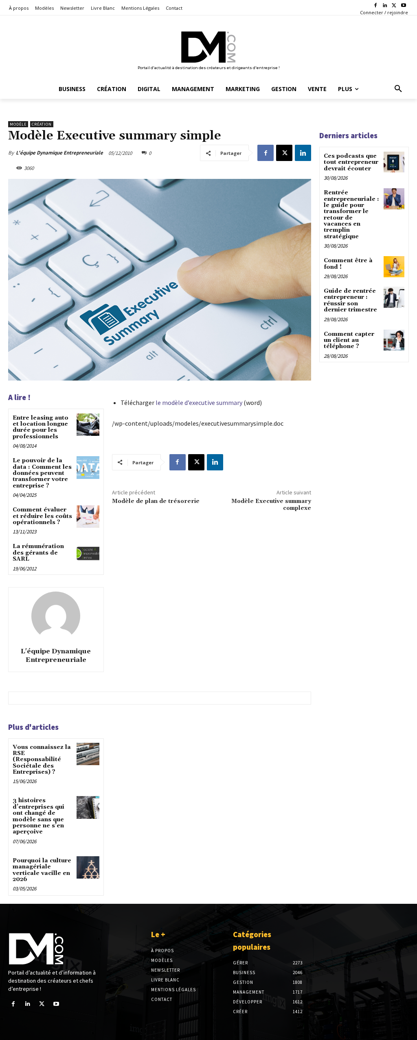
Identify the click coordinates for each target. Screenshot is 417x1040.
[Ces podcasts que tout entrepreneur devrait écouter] (394, 162)
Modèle (18, 124)
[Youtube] (403, 6)
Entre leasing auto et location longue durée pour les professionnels (40, 427)
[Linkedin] (385, 6)
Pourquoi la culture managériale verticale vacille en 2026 (42, 870)
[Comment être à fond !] (394, 266)
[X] (394, 6)
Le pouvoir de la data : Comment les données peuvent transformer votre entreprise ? (42, 473)
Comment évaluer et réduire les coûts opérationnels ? (42, 516)
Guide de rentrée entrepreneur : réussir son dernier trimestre (350, 300)
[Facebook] (375, 6)
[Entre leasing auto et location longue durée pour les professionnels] (88, 424)
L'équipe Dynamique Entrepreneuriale (59, 152)
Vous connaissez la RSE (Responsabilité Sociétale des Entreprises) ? (42, 760)
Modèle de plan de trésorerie (156, 501)
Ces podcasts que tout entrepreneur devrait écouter (351, 162)
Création (42, 124)
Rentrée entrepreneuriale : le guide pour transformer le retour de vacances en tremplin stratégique (351, 214)
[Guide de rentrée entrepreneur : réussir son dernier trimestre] (394, 297)
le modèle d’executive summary (199, 402)
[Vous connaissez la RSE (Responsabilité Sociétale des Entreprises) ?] (88, 754)
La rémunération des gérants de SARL (38, 553)
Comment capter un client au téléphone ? (349, 340)
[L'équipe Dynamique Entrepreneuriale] (55, 616)
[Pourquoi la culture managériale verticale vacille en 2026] (88, 867)
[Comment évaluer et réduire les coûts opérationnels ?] (88, 516)
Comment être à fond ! (348, 263)
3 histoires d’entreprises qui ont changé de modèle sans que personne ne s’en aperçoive (38, 816)
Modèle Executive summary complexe (271, 505)
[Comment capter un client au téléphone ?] (394, 340)
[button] (398, 89)
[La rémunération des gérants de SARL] (88, 553)
